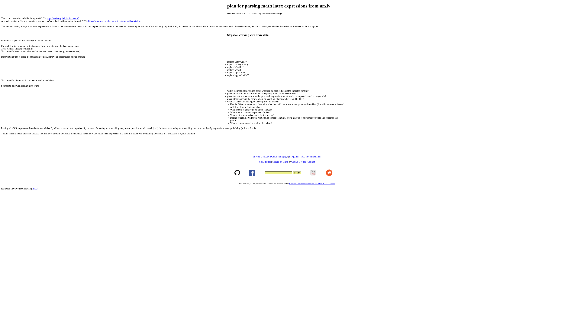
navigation (294, 156)
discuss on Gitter (280, 161)
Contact (311, 161)
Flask (35, 188)
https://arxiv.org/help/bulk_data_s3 (63, 18)
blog (261, 161)
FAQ (303, 156)
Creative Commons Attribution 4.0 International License (312, 184)
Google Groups (298, 161)
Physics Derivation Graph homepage (270, 156)
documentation (314, 156)
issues (268, 161)
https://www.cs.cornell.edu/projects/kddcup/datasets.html (115, 21)
